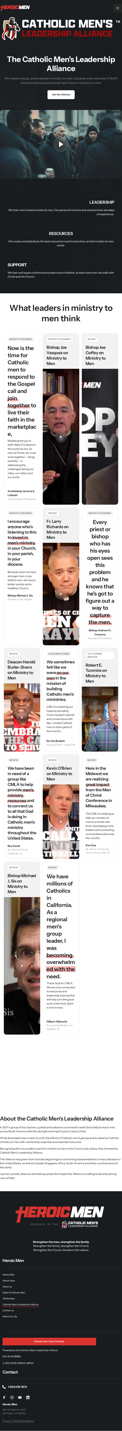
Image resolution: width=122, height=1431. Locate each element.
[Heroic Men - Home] (15, 8)
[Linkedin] (29, 1397)
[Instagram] (13, 1397)
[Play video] (61, 144)
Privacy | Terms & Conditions (18, 1421)
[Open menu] (117, 8)
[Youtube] (21, 1397)
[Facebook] (5, 1397)
